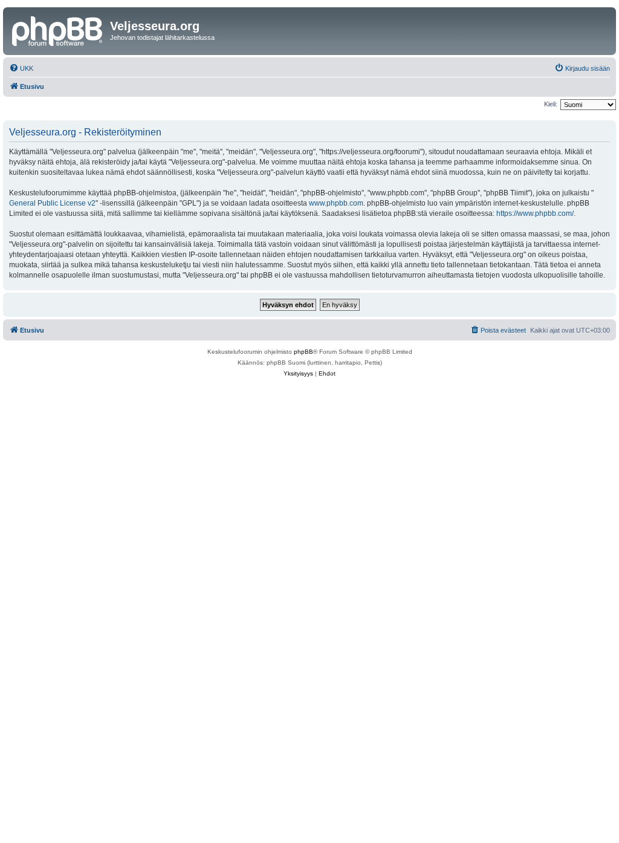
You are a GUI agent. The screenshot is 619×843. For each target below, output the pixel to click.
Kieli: (550, 104)
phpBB (303, 351)
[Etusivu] (58, 29)
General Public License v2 (52, 203)
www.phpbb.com (336, 203)
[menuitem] (21, 68)
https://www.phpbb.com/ (535, 213)
